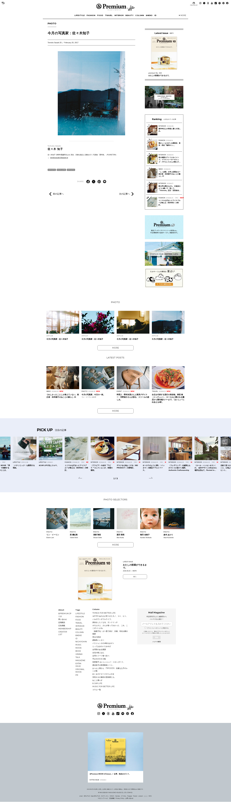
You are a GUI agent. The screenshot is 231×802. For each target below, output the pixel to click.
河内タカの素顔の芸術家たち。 (104, 677)
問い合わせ (62, 619)
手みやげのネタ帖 (99, 659)
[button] (80, 478)
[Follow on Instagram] (200, 3)
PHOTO (52, 23)
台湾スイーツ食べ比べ (100, 656)
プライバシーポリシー (164, 631)
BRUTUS (87, 796)
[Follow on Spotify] (219, 3)
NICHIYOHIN (81, 642)
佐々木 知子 (55, 147)
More (115, 347)
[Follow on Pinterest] (223, 3)
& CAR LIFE (97, 683)
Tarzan (135, 796)
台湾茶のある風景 (99, 649)
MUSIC (78, 645)
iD (155, 15)
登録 (156, 637)
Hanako (117, 796)
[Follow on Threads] (208, 3)
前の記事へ (58, 194)
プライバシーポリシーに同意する (158, 628)
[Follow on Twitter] (204, 3)
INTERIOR (119, 15)
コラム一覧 (96, 690)
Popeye (129, 796)
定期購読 (61, 622)
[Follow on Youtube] (212, 3)
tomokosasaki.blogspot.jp (59, 158)
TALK (77, 657)
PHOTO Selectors (115, 499)
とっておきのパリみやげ (101, 646)
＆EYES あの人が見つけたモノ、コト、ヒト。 (110, 616)
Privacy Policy (120, 798)
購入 (135, 576)
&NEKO (149, 15)
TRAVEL (108, 15)
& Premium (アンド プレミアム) (115, 7)
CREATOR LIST (194, 5)
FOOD (100, 15)
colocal (140, 796)
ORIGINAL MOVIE (79, 670)
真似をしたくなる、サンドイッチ (105, 622)
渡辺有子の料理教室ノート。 (103, 665)
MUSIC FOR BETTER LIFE (103, 686)
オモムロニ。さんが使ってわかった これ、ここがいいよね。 (110, 626)
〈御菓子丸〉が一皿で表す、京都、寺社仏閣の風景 (110, 632)
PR (76, 675)
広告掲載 (61, 625)
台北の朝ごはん (98, 653)
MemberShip (64, 629)
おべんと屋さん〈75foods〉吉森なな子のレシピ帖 (110, 669)
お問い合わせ (129, 798)
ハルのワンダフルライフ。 (102, 619)
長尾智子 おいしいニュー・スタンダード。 (108, 662)
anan (81, 796)
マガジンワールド (103, 798)
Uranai (79, 654)
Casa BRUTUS (95, 796)
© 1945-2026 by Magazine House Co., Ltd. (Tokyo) (115, 792)
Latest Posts (115, 357)
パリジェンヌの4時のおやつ (103, 643)
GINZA (112, 796)
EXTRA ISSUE (78, 664)
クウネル (123, 796)
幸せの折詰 (96, 637)
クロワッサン (105, 796)
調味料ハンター (98, 640)
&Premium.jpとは (64, 614)
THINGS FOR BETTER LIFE (104, 613)
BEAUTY (129, 15)
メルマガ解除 (156, 642)
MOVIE (78, 648)
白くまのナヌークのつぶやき (103, 674)
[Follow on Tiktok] (216, 3)
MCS (150, 796)
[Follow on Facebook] (227, 3)
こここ (146, 796)
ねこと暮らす (97, 680)
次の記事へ (124, 194)
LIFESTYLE (79, 15)
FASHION (91, 15)
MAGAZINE (80, 660)
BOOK (78, 651)
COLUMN (139, 15)
